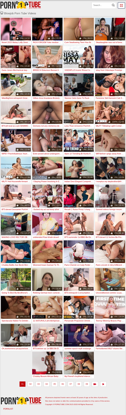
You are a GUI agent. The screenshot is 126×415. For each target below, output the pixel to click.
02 (30, 384)
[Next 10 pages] (95, 384)
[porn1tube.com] (20, 5)
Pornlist (8, 409)
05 (54, 384)
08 (79, 384)
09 (87, 384)
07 (71, 384)
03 (38, 384)
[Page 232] (103, 384)
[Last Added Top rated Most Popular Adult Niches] (121, 5)
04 (46, 384)
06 (63, 384)
